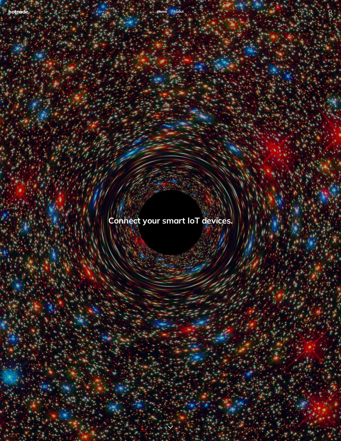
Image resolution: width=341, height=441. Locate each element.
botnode (18, 11)
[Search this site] (330, 11)
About (179, 11)
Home (162, 11)
